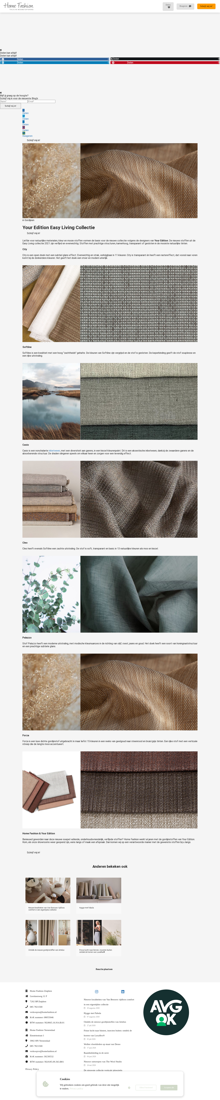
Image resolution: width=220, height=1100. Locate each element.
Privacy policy (76, 1088)
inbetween (54, 450)
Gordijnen (29, 220)
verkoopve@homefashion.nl (43, 1051)
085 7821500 (36, 1007)
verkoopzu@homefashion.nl (43, 1012)
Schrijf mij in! (10, 106)
